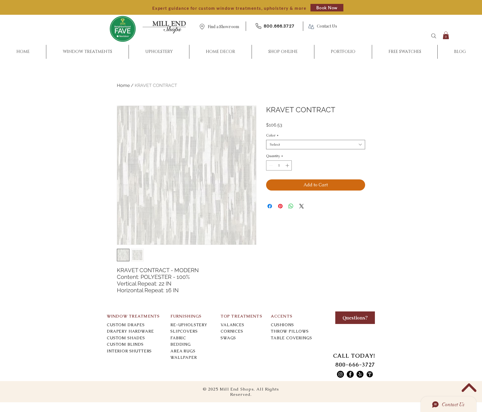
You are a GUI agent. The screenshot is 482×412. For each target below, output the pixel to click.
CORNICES (232, 331)
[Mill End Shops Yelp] (359, 374)
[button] (223, 27)
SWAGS (228, 337)
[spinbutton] (279, 165)
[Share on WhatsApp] (291, 206)
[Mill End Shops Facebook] (350, 374)
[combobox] (315, 144)
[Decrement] (270, 165)
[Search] (434, 36)
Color (272, 135)
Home (123, 85)
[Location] (202, 26)
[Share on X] (301, 206)
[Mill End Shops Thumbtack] (369, 374)
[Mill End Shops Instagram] (340, 374)
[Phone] (258, 26)
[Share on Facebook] (269, 206)
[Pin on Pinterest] (280, 206)
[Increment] (288, 165)
